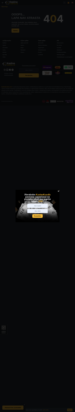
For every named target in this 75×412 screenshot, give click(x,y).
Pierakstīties (37, 216)
